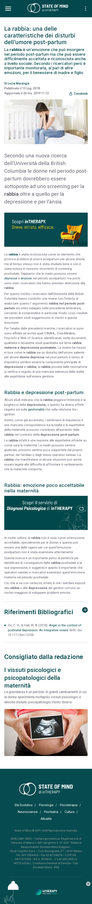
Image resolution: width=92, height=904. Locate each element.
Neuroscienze (28, 812)
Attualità (46, 818)
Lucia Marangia (18, 83)
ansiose (26, 278)
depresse (10, 278)
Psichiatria (51, 812)
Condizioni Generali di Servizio (52, 863)
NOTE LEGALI (22, 863)
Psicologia (46, 805)
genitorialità (36, 409)
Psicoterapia (68, 805)
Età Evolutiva (24, 805)
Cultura (69, 812)
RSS (56, 867)
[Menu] (8, 9)
